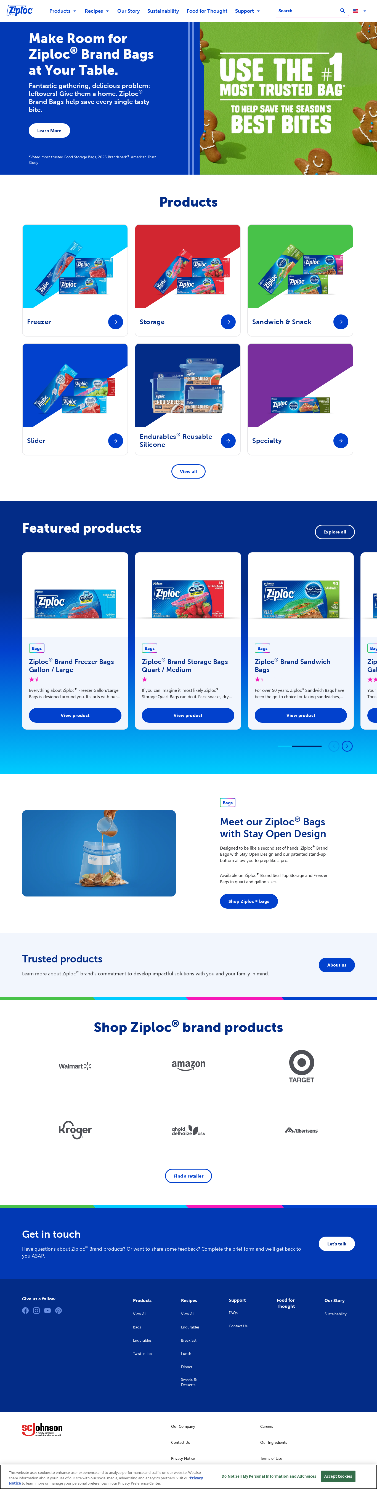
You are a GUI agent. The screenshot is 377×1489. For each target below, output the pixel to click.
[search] (342, 10)
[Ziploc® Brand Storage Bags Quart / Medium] (188, 595)
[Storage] (228, 321)
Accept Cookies (338, 1476)
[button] (360, 11)
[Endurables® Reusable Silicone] (228, 440)
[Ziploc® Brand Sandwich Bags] (301, 595)
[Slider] (115, 440)
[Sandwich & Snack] (340, 321)
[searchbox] (308, 10)
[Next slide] (347, 746)
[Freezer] (115, 321)
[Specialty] (340, 440)
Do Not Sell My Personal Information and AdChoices (269, 1476)
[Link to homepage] (22, 11)
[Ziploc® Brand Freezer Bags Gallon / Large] (75, 595)
